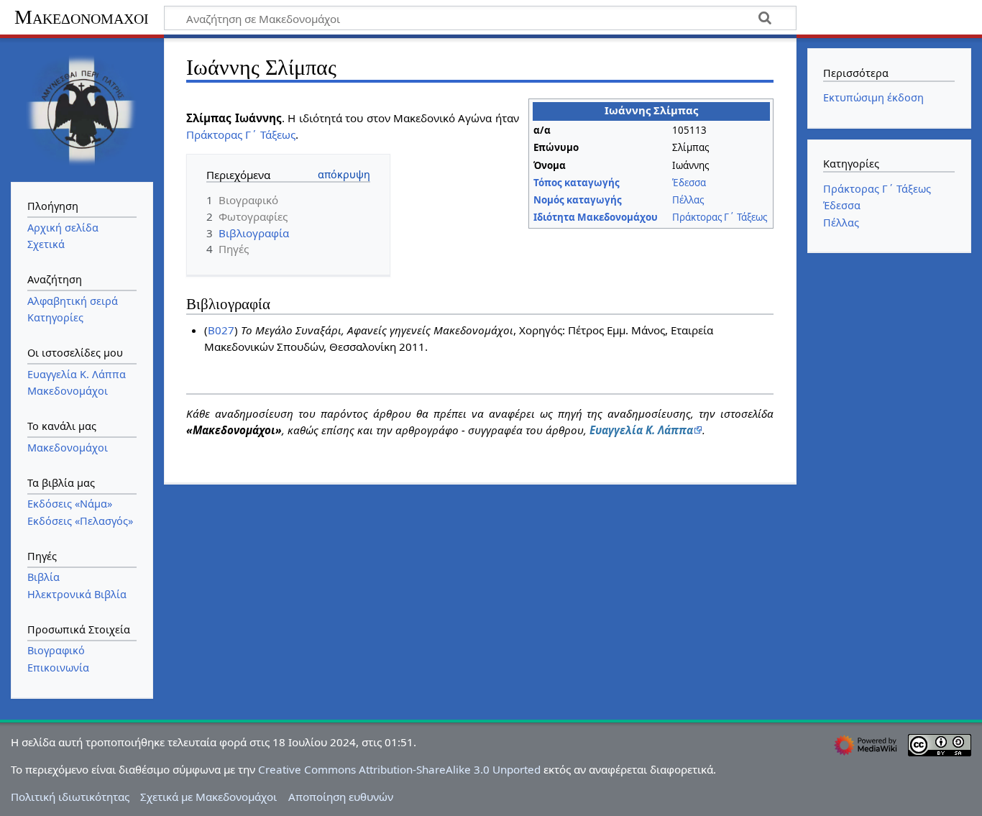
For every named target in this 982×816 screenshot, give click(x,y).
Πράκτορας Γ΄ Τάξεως (719, 217)
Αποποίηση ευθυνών (340, 796)
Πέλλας (688, 199)
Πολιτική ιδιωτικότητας (70, 796)
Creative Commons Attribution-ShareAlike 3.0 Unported (399, 769)
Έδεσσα (689, 182)
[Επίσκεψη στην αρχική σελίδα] (82, 108)
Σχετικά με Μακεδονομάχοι (208, 796)
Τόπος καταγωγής (576, 182)
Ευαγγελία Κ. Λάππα (641, 430)
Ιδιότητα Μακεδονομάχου (595, 217)
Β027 (221, 330)
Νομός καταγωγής (577, 199)
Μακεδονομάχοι (81, 17)
